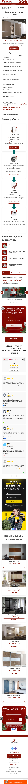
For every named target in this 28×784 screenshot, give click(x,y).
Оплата (21, 272)
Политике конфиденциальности (14, 726)
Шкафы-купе (11, 7)
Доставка (13, 272)
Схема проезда (14, 764)
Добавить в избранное (14, 767)
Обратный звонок (14, 755)
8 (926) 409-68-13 (14, 142)
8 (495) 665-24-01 (14, 140)
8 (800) (14, 752)
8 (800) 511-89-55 (15, 137)
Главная (4, 7)
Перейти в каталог (14, 229)
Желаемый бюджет (15, 320)
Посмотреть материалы (14, 339)
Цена (4, 272)
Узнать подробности (23, 104)
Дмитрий (9, 426)
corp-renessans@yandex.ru (14, 758)
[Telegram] (13, 529)
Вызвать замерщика (14, 174)
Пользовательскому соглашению (11, 727)
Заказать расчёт (14, 48)
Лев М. (8, 443)
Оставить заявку (14, 147)
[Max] (15, 529)
